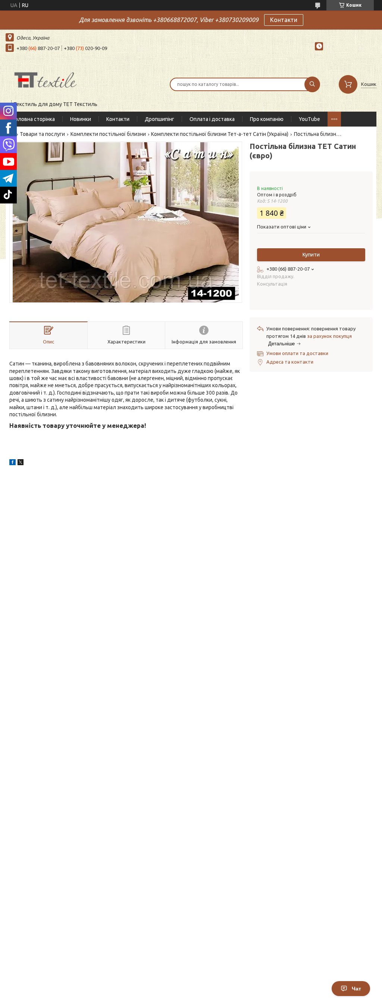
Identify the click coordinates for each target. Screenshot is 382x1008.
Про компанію (267, 119)
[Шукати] (312, 84)
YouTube (309, 119)
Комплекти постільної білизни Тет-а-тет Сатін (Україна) (219, 134)
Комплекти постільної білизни (108, 134)
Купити (311, 255)
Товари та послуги (42, 134)
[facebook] (12, 463)
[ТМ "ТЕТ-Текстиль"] (45, 79)
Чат (356, 989)
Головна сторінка (34, 119)
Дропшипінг (159, 119)
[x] (21, 463)
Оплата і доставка (212, 119)
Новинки (80, 119)
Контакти (283, 19)
